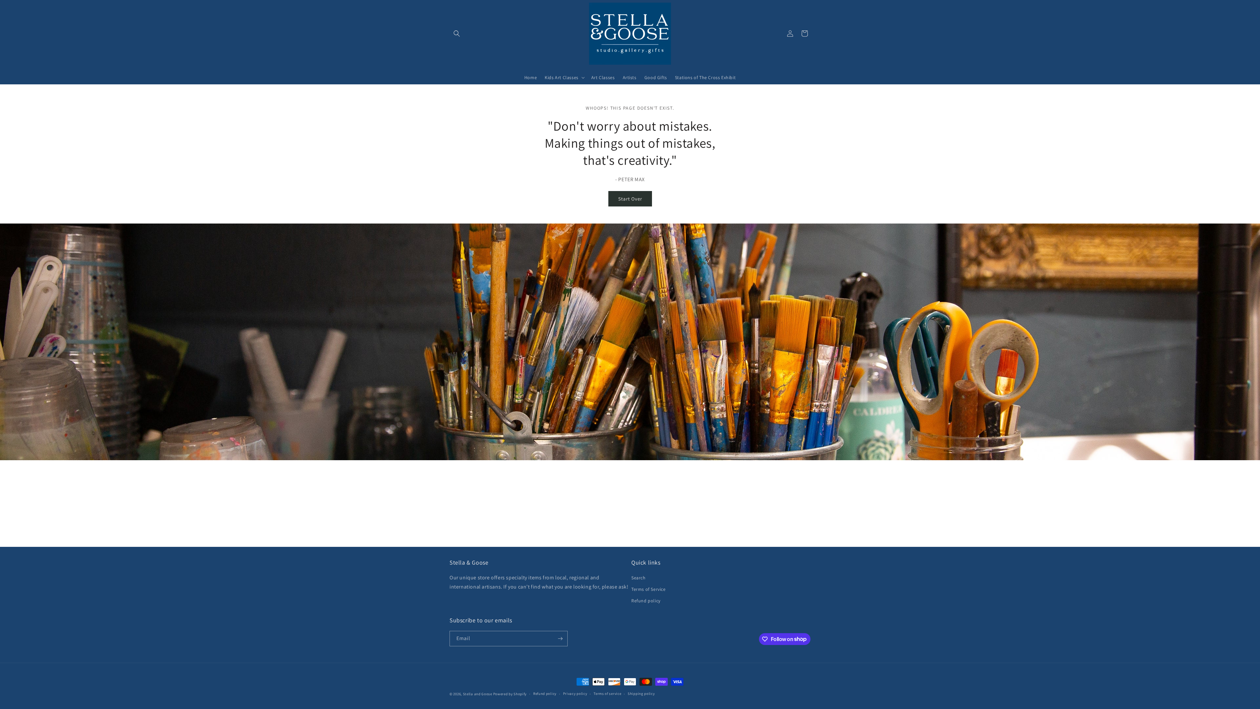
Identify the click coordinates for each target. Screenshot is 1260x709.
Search (638, 578)
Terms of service (607, 693)
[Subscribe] (560, 638)
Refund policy (646, 601)
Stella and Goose (478, 694)
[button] (457, 33)
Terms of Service (648, 589)
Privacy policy (575, 693)
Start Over (630, 199)
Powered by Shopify (510, 694)
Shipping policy (641, 693)
